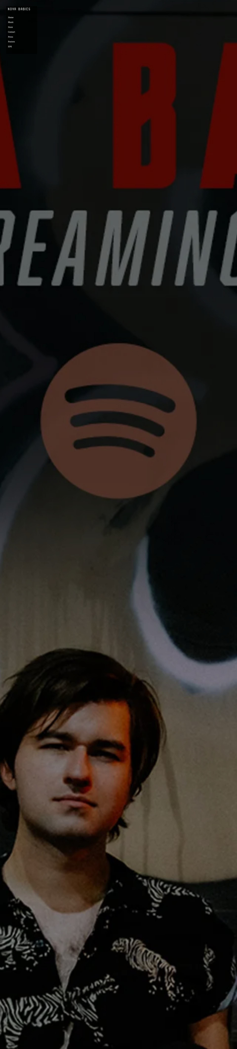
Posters (11, 42)
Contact (11, 32)
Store (10, 27)
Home (10, 17)
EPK (10, 46)
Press (10, 37)
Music (11, 22)
